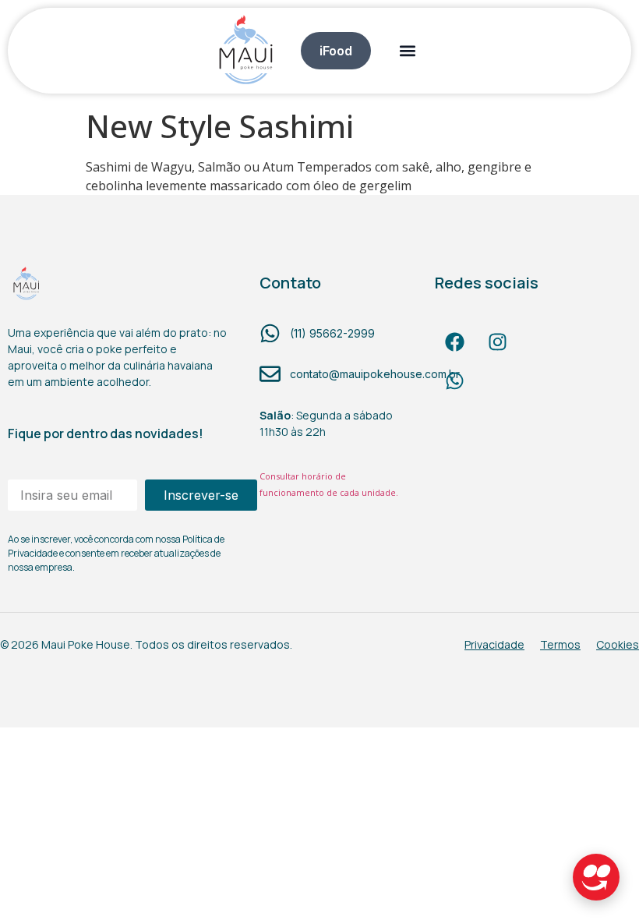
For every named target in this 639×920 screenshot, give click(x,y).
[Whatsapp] (454, 381)
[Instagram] (497, 342)
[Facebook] (454, 342)
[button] (407, 50)
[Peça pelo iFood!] (596, 877)
